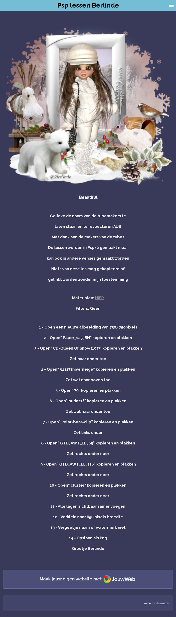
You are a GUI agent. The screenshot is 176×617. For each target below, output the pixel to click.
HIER (99, 298)
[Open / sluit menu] (171, 5)
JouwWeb (162, 603)
